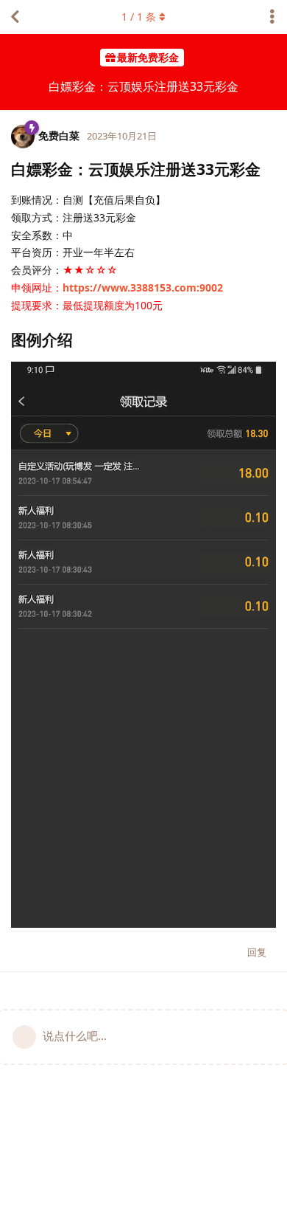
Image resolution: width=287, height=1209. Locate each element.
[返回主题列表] (14, 17)
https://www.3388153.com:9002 (143, 287)
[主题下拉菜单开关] (272, 17)
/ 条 (138, 17)
